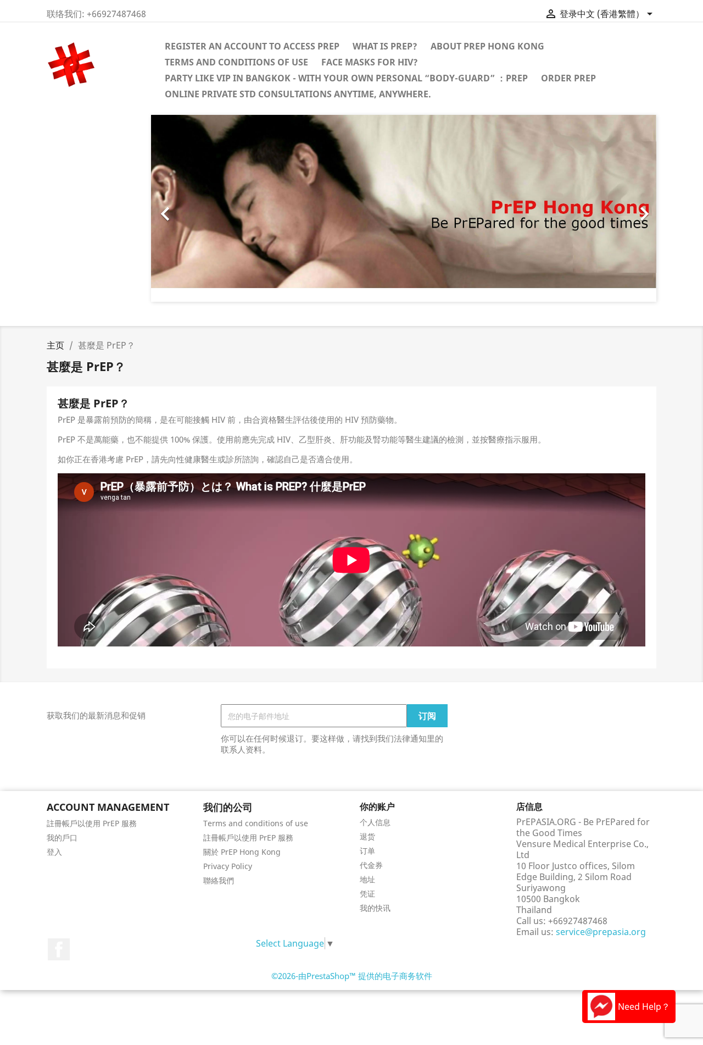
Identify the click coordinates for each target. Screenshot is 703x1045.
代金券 (371, 865)
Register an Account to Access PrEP (252, 46)
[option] (403, 208)
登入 (54, 852)
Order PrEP (568, 78)
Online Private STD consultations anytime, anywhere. (298, 94)
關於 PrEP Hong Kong (242, 852)
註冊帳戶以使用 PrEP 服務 (92, 823)
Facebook (59, 949)
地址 (367, 879)
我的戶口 (62, 837)
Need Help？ (644, 1006)
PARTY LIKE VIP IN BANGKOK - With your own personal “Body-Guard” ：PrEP (346, 78)
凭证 (367, 893)
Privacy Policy (227, 866)
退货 (367, 836)
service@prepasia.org (601, 932)
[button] (189, 208)
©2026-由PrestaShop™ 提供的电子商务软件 (351, 975)
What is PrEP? (385, 46)
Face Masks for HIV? (369, 62)
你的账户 (377, 806)
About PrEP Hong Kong (487, 46)
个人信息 (375, 822)
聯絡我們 (218, 880)
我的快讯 (375, 908)
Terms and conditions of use (236, 62)
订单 (367, 850)
